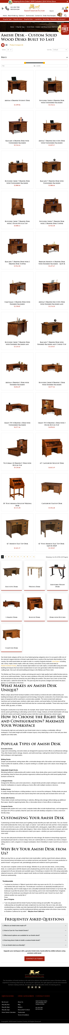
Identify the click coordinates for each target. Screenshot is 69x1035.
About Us (20, 1002)
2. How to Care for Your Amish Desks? (16, 930)
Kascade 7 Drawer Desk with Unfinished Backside (52, 182)
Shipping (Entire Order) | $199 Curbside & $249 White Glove (34, 1)
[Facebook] (28, 987)
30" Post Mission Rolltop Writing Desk (17, 505)
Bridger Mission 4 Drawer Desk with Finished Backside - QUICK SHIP (52, 263)
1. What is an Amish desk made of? (14, 925)
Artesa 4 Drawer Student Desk (17, 100)
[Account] (63, 8)
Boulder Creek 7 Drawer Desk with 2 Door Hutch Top (17, 222)
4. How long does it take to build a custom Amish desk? (21, 940)
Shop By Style (6, 1007)
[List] (6, 45)
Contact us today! (34, 959)
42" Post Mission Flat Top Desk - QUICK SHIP (51, 545)
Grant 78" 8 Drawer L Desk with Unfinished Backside (17, 424)
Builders (20, 1007)
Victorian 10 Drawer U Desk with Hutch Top (17, 464)
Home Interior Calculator (9, 1012)
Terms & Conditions (23, 1015)
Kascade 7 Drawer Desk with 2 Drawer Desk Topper (17, 263)
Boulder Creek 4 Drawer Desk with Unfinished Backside (51, 102)
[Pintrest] (35, 987)
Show (4, 49)
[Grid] (3, 45)
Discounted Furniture (24, 1009)
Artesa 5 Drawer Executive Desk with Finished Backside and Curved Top (52, 303)
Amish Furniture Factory (8, 665)
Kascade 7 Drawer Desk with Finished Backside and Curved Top (51, 343)
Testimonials (21, 1012)
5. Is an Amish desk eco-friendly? (14, 945)
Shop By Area (5, 1004)
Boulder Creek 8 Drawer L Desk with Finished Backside (52, 384)
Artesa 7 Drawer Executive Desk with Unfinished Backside (52, 142)
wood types (55, 661)
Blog (19, 1004)
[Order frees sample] (63, 29)
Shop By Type (20, 27)
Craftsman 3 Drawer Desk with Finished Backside (17, 303)
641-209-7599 (15, 7)
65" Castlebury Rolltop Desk (52, 463)
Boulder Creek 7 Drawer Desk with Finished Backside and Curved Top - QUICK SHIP (17, 344)
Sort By (49, 49)
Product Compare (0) (16, 45)
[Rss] (39, 987)
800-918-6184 (15, 9)
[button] (3, 8)
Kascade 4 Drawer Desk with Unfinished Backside (17, 142)
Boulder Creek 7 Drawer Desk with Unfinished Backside (17, 182)
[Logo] (34, 8)
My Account (5, 1002)
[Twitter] (32, 987)
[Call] (60, 8)
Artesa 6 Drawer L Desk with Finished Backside (17, 384)
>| (33, 557)
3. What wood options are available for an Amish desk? (21, 935)
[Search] (65, 16)
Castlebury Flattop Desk (52, 503)
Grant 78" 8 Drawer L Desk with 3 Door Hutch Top (51, 424)
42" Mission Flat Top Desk (17, 544)
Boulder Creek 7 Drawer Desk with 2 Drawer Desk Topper (51, 222)
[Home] (12, 27)
